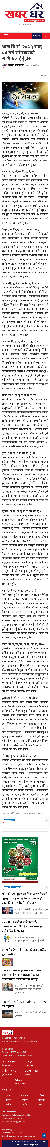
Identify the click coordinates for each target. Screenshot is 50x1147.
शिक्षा (42, 1095)
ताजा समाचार (12, 887)
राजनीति (41, 1100)
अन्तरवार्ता (25, 1095)
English (36, 35)
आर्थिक (8, 1104)
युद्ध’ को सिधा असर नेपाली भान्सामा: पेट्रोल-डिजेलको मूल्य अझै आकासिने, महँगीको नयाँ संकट (24, 898)
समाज (8, 1100)
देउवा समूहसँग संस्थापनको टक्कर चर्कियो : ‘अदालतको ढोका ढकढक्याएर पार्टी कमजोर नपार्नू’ (22, 974)
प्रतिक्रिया (9, 820)
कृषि (25, 1104)
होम (8, 1095)
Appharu (34, 1144)
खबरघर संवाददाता (16, 65)
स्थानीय (25, 1100)
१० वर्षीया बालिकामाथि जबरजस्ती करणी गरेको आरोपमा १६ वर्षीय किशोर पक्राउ (22, 926)
